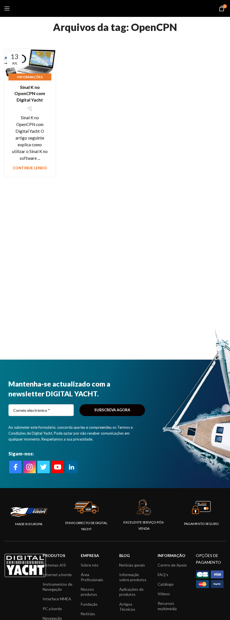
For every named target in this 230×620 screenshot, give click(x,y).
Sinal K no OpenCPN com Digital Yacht (29, 93)
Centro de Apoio (172, 565)
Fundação (89, 604)
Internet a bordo (57, 574)
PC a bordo (52, 608)
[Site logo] (115, 7)
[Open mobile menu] (7, 8)
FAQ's (163, 574)
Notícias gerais (132, 565)
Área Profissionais (92, 577)
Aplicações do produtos (131, 592)
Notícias (88, 613)
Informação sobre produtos (132, 577)
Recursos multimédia (167, 606)
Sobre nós (89, 565)
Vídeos (164, 593)
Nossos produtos (89, 592)
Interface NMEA (57, 598)
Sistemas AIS (54, 565)
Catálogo (166, 584)
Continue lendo (30, 168)
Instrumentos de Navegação (57, 587)
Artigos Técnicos (127, 607)
